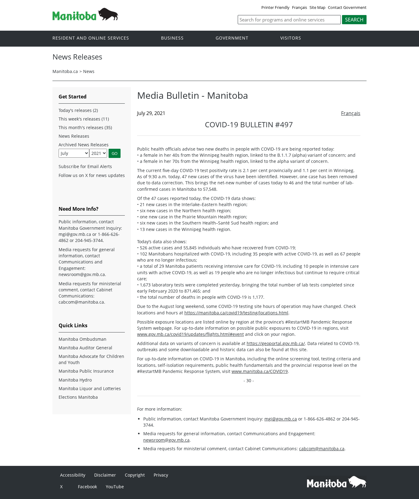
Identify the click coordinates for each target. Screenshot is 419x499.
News (88, 71)
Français (299, 7)
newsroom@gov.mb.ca (166, 440)
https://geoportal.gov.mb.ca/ (276, 343)
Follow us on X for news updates (92, 175)
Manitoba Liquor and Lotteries (90, 388)
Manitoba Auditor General (85, 348)
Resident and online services (90, 38)
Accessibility (72, 475)
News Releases (74, 136)
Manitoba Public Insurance (86, 371)
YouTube (115, 486)
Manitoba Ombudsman (82, 339)
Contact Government (347, 7)
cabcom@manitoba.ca (321, 448)
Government (232, 38)
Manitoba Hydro (75, 380)
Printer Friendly (275, 7)
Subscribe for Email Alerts (85, 166)
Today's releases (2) (78, 110)
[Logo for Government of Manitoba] (85, 18)
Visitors (290, 38)
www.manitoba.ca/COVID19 (260, 371)
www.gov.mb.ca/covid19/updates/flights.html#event (190, 334)
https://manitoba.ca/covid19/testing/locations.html (236, 313)
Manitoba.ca (65, 71)
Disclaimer (105, 475)
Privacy (161, 475)
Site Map (317, 7)
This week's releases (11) (84, 119)
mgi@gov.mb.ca (280, 419)
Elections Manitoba (78, 397)
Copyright (135, 475)
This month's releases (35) (85, 127)
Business (172, 38)
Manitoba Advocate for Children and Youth (91, 359)
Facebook (87, 486)
